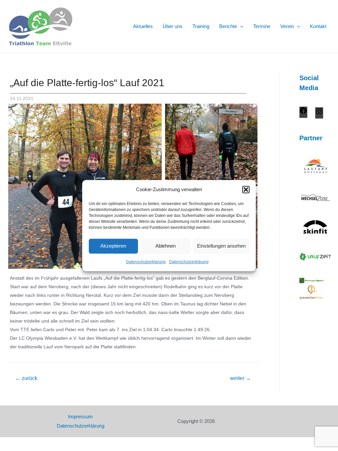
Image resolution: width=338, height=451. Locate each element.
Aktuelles (143, 26)
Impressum (80, 416)
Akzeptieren (113, 246)
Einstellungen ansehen (221, 246)
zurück (26, 378)
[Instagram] (319, 113)
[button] (246, 189)
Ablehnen (165, 246)
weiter (240, 378)
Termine (261, 26)
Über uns (173, 26)
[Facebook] (303, 113)
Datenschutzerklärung (146, 262)
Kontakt (318, 26)
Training (200, 26)
